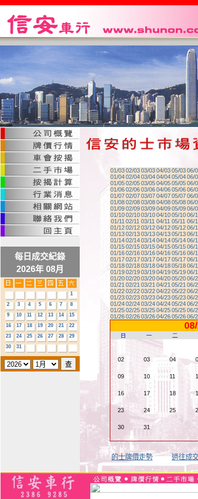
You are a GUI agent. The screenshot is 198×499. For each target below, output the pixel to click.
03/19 (148, 272)
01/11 (118, 221)
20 (50, 325)
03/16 (148, 253)
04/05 (163, 183)
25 (29, 336)
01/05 (117, 183)
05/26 (179, 316)
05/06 (179, 189)
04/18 (163, 265)
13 (50, 314)
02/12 (133, 227)
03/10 (148, 215)
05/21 (179, 285)
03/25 (148, 310)
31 (19, 346)
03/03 (148, 170)
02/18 (133, 265)
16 (8, 325)
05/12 (179, 227)
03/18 (148, 265)
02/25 (133, 310)
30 (8, 346)
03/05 (148, 183)
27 (50, 336)
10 (19, 314)
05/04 (179, 177)
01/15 (117, 246)
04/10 (163, 215)
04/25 (163, 310)
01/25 (117, 310)
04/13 (163, 234)
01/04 (117, 177)
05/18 (179, 265)
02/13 (133, 234)
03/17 (148, 259)
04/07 (163, 196)
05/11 (178, 221)
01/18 (117, 265)
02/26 (133, 316)
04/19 (163, 272)
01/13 (117, 234)
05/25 (179, 310)
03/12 (148, 227)
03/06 (148, 189)
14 (61, 314)
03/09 (148, 208)
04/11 (163, 221)
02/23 (133, 297)
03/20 (148, 278)
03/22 (148, 291)
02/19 (133, 272)
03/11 (148, 221)
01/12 (117, 227)
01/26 (117, 316)
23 (8, 336)
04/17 (163, 259)
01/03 (117, 170)
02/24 (133, 304)
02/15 (133, 246)
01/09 (117, 208)
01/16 (117, 253)
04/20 (163, 278)
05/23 (179, 297)
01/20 (117, 278)
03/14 (148, 240)
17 (19, 325)
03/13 (148, 234)
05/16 (179, 253)
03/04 (148, 177)
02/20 (133, 278)
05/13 (179, 234)
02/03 (133, 170)
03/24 (148, 304)
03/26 (148, 316)
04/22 (163, 291)
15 (71, 314)
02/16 (133, 253)
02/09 (133, 208)
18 (29, 325)
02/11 (132, 221)
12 (40, 314)
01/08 (117, 202)
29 (71, 336)
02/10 (133, 215)
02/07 (133, 196)
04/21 (163, 285)
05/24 (179, 304)
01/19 (117, 272)
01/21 (117, 285)
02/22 (133, 291)
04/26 (163, 316)
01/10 (117, 215)
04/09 (163, 208)
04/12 (163, 227)
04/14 (163, 240)
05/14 (179, 240)
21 (61, 325)
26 (40, 336)
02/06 (133, 189)
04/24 (163, 304)
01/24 (117, 304)
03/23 (148, 297)
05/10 (179, 215)
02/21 (133, 285)
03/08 (148, 202)
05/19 (179, 272)
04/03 (163, 170)
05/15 (179, 246)
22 (71, 325)
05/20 (179, 278)
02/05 (133, 183)
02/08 (133, 202)
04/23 (163, 297)
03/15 (148, 246)
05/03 (179, 170)
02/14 (133, 240)
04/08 (163, 202)
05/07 (179, 196)
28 (61, 336)
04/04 (163, 177)
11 (29, 314)
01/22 (117, 291)
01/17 (117, 259)
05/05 (179, 183)
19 (40, 325)
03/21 (148, 285)
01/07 (117, 196)
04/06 (163, 189)
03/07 (148, 196)
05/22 (179, 291)
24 (19, 336)
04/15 (163, 246)
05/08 (179, 202)
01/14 (117, 240)
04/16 (163, 253)
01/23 (117, 297)
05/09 (179, 208)
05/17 (179, 259)
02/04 (133, 177)
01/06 (117, 189)
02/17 (133, 259)
